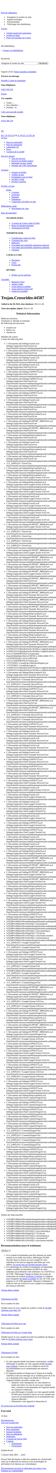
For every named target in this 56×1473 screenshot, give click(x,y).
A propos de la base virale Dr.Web (25, 223)
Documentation (13, 22)
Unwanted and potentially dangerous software (30, 245)
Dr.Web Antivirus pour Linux (20, 1339)
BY (31, 135)
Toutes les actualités (19, 291)
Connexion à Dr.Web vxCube (23, 202)
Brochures (15, 260)
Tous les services (18, 158)
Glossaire (15, 250)
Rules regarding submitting (25, 72)
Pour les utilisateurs (14, 1434)
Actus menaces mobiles (21, 286)
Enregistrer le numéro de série (19, 17)
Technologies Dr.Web (20, 228)
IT (19, 135)
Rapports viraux (18, 282)
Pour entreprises (12, 1429)
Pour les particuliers (14, 142)
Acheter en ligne (13, 35)
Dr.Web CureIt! (17, 179)
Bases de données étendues (22, 225)
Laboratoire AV (12, 147)
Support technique (14, 19)
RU (3, 135)
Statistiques (16, 199)
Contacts (9, 1441)
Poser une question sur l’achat (18, 38)
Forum (4, 94)
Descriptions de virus (20, 208)
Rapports (15, 197)
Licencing (15, 195)
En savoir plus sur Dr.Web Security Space (30, 1265)
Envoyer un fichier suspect (22, 161)
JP (21, 135)
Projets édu (16, 265)
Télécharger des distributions (19, 24)
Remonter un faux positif (21, 163)
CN (6, 135)
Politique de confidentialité (12, 1471)
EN (9, 135)
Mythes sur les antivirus (21, 275)
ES (12, 135)
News (8, 149)
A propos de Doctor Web (16, 1439)
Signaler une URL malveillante (24, 165)
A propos (15, 192)
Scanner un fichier (18, 172)
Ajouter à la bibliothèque (13, 50)
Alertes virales (17, 284)
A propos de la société (15, 152)
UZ (27, 135)
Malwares (15, 243)
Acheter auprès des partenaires (18, 33)
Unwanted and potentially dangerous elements (30, 247)
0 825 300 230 (7, 89)
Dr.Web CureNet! (18, 182)
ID (34, 135)
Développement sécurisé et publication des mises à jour (23, 1468)
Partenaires (10, 1436)
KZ (24, 135)
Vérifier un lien (17, 175)
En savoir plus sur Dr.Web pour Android (17, 1406)
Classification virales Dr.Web (23, 238)
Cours (13, 262)
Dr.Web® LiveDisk (34, 1276)
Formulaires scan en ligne (21, 177)
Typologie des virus (19, 240)
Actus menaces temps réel (22, 289)
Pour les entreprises (14, 145)
